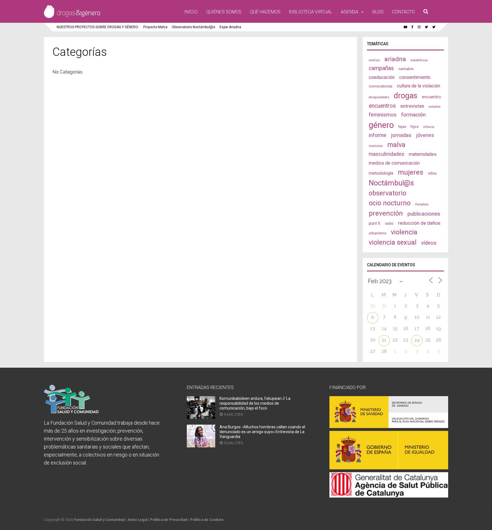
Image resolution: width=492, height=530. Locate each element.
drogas (405, 95)
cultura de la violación (418, 86)
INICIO (191, 12)
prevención (386, 213)
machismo (376, 146)
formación (413, 114)
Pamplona (422, 204)
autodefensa (419, 60)
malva (396, 145)
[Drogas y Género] (72, 17)
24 (417, 340)
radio (389, 223)
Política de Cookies (207, 519)
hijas (402, 126)
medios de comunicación (394, 163)
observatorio (387, 193)
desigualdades (379, 97)
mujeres (410, 172)
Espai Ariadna (230, 27)
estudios (434, 107)
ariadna (395, 59)
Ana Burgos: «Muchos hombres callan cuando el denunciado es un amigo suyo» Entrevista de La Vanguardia (262, 432)
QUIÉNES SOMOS (223, 12)
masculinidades (386, 154)
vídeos (428, 243)
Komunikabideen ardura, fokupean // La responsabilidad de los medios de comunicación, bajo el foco (255, 403)
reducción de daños (419, 223)
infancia (428, 127)
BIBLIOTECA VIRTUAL (310, 12)
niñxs (432, 173)
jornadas (401, 135)
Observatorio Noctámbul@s (193, 27)
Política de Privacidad (168, 519)
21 (384, 340)
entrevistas (412, 106)
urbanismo (377, 233)
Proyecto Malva (155, 27)
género (381, 125)
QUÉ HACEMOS (265, 12)
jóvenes (425, 135)
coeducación (382, 77)
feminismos (383, 115)
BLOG (378, 12)
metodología (381, 173)
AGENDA (349, 12)
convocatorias (380, 86)
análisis (374, 60)
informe (377, 135)
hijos (415, 126)
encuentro (431, 97)
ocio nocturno (390, 203)
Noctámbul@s (391, 183)
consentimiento (414, 77)
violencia (404, 232)
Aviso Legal (137, 519)
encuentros (382, 106)
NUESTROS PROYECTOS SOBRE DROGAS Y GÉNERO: (98, 27)
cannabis (405, 69)
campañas (381, 68)
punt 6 (374, 223)
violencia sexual (393, 242)
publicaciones (423, 213)
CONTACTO (403, 12)
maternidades (422, 154)
